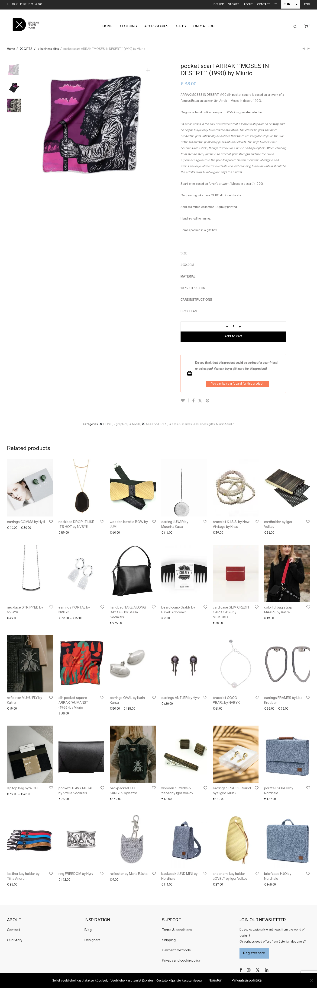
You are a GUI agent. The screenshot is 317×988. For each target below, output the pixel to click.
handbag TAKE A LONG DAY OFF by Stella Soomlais (128, 612)
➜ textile (134, 424)
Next (149, 125)
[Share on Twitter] (200, 401)
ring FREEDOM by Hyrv (75, 874)
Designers (92, 940)
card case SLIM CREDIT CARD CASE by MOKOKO (231, 612)
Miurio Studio (225, 424)
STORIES (233, 4)
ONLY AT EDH (203, 26)
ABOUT (248, 4)
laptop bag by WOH (22, 788)
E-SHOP (218, 4)
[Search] (295, 26)
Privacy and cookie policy (181, 961)
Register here (254, 953)
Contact (13, 930)
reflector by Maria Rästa (129, 874)
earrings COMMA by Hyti (26, 522)
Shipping (169, 940)
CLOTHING (128, 26)
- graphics (120, 424)
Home (11, 49)
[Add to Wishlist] (185, 400)
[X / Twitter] (258, 970)
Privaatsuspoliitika (247, 980)
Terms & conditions (177, 930)
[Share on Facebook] (193, 401)
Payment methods (176, 950)
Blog (88, 930)
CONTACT (263, 4)
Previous (37, 125)
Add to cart (233, 336)
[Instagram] (248, 970)
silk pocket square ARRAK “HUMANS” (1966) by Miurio (73, 703)
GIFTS (181, 26)
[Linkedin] (267, 970)
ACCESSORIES (156, 26)
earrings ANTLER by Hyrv (180, 698)
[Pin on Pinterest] (208, 401)
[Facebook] (240, 970)
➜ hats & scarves (180, 424)
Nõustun (215, 980)
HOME (108, 26)
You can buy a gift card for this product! (237, 383)
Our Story (14, 940)
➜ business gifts (48, 49)
